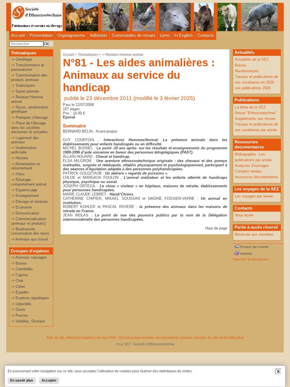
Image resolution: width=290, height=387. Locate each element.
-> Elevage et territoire (29, 201)
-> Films (18, 174)
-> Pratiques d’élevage (29, 117)
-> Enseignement (25, 196)
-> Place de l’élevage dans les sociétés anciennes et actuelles (29, 127)
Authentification (232, 337)
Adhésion (98, 35)
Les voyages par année (254, 196)
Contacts (205, 35)
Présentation (41, 35)
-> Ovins (18, 309)
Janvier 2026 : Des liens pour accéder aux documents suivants (144, 337)
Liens (165, 35)
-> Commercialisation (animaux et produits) (28, 221)
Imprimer (246, 253)
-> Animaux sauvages (29, 257)
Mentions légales (80, 337)
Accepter (49, 380)
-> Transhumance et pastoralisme (27, 67)
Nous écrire (244, 215)
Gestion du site (206, 337)
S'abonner (240, 259)
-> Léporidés (21, 304)
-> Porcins (19, 315)
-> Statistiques (23, 85)
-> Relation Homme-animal (122, 54)
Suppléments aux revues (255, 118)
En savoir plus (21, 380)
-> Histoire (19, 158)
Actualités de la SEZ (252, 59)
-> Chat (17, 280)
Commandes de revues (133, 35)
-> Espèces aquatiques (30, 298)
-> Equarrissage (24, 190)
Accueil (18, 35)
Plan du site (55, 337)
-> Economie (21, 207)
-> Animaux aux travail (29, 239)
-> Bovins (19, 263)
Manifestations (247, 71)
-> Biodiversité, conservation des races (30, 231)
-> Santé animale (25, 91)
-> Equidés (20, 292)
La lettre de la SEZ (250, 107)
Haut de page (216, 228)
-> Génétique (21, 59)
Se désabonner (258, 259)
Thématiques (88, 54)
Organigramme (71, 35)
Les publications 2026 (252, 88)
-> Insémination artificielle (24, 150)
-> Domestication (25, 213)
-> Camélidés (22, 269)
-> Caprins (19, 275)
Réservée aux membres (254, 234)
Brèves (240, 65)
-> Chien (18, 286)
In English (183, 35)
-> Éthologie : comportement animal (28, 182)
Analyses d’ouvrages (252, 165)
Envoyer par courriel (254, 246)
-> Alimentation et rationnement (25, 166)
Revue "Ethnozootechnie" (256, 113)
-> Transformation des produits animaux (29, 77)
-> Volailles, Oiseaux (28, 321)
